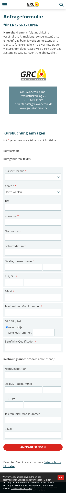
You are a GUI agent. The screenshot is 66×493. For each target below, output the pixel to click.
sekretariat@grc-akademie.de (33, 104)
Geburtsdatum (15, 246)
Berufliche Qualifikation (21, 342)
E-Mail (10, 292)
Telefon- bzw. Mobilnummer (23, 306)
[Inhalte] (4, 4)
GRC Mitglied (13, 321)
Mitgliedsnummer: (20, 332)
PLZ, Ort (11, 276)
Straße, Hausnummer (20, 261)
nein (11, 327)
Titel (7, 201)
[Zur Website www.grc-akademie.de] (33, 74)
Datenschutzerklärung (22, 488)
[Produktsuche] (61, 4)
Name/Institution (16, 369)
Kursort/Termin (16, 171)
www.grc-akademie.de (34, 108)
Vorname (12, 216)
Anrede (10, 186)
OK (61, 477)
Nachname (13, 231)
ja (21, 327)
